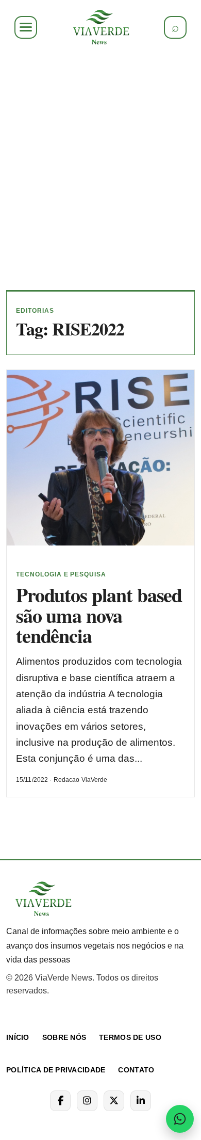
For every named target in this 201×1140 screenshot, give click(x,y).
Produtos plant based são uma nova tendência (99, 615)
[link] (100, 27)
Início (17, 1037)
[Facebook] (60, 1100)
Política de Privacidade (55, 1070)
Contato (136, 1070)
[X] (114, 1100)
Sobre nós (64, 1037)
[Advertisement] (100, 167)
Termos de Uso (130, 1037)
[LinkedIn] (140, 1100)
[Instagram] (87, 1100)
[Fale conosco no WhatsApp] (180, 1119)
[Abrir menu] (25, 27)
